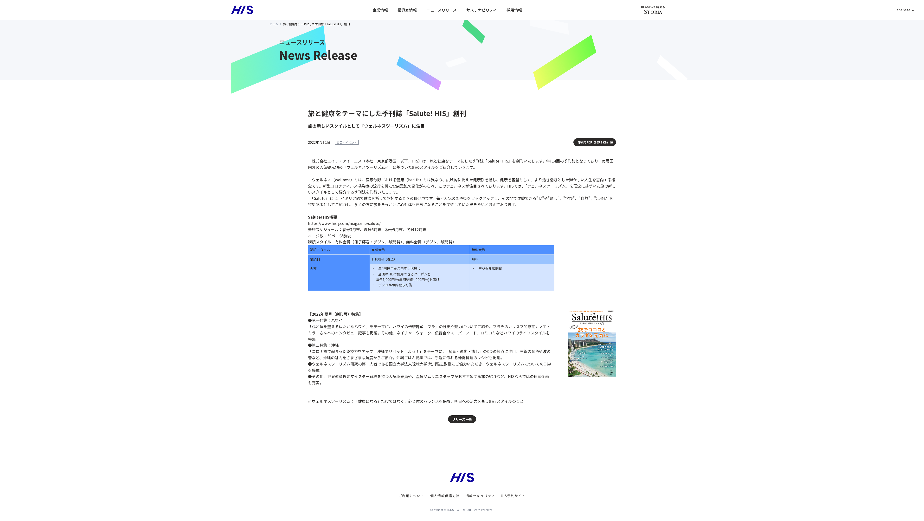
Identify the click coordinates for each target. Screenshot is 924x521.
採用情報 (514, 10)
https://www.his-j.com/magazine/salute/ (344, 223)
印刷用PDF (593, 142)
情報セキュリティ (480, 495)
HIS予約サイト (513, 495)
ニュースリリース (441, 10)
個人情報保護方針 (445, 495)
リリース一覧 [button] (462, 419)
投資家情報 (407, 10)
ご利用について (411, 495)
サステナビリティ (481, 10)
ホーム (274, 24)
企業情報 (380, 10)
